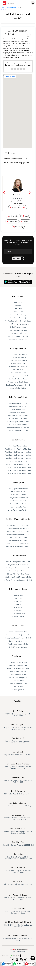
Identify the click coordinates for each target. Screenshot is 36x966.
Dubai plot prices (18, 687)
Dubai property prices (18, 675)
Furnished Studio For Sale (18, 446)
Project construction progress (18, 668)
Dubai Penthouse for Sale (18, 354)
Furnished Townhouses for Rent (18, 428)
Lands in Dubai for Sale (18, 388)
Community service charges (18, 662)
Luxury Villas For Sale (18, 492)
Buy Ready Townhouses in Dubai (18, 385)
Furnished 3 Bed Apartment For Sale (18, 455)
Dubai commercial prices (18, 684)
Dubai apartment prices (18, 678)
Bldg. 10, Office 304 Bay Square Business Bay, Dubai (18, 924)
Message (31, 964)
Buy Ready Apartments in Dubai (18, 376)
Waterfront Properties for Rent (18, 534)
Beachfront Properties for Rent (18, 528)
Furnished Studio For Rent (18, 461)
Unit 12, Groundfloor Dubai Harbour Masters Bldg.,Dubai (18, 766)
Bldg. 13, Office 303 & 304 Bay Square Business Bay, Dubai (18, 741)
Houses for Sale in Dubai (18, 367)
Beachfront (18, 598)
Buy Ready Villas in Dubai (18, 379)
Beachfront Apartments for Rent (18, 547)
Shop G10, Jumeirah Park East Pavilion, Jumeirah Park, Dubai (18, 817)
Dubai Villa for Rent (18, 409)
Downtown (18, 604)
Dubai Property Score (18, 327)
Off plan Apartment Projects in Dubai (18, 577)
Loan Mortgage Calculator (18, 330)
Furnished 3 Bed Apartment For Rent (18, 470)
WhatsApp (19, 964)
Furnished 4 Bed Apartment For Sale (18, 458)
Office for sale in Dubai (18, 373)
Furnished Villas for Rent (18, 425)
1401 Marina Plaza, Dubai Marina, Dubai (18, 792)
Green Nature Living (18, 614)
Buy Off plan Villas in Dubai (18, 565)
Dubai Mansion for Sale (18, 358)
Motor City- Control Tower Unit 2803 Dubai (18, 843)
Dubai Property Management (18, 324)
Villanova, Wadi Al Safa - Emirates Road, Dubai (18, 884)
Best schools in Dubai (18, 671)
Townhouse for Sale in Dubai (18, 382)
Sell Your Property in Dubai (18, 336)
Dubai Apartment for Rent (18, 406)
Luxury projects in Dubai (18, 641)
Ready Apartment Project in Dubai (18, 635)
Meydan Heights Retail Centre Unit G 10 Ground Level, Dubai (18, 831)
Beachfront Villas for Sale (18, 537)
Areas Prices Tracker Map (18, 333)
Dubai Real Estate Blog (18, 315)
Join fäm (18, 306)
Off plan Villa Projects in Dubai (18, 574)
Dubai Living (18, 595)
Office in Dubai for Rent (18, 412)
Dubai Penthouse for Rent (18, 403)
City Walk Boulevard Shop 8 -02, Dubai (18, 753)
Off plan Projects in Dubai (18, 571)
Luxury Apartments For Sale (18, 489)
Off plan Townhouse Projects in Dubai (18, 580)
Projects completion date (18, 665)
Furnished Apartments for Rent (18, 422)
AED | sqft (15, 956)
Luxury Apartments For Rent (18, 501)
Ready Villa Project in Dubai (18, 632)
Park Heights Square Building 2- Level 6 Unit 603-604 (18, 780)
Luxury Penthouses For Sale (18, 498)
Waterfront (18, 601)
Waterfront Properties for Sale (18, 531)
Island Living (18, 611)
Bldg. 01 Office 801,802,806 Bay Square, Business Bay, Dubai (18, 727)
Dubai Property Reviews (18, 647)
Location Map (18, 312)
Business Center (18, 617)
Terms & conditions (18, 952)
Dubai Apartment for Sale (18, 361)
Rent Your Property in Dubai (18, 431)
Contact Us (18, 309)
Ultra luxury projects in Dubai (18, 644)
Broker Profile (16, 207)
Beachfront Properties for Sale (18, 525)
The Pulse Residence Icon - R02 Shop (18, 804)
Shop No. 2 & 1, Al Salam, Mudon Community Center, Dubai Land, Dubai (18, 856)
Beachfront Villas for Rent (18, 540)
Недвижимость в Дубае (18, 339)
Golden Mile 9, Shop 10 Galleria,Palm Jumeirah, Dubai (18, 870)
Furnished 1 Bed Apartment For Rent (18, 464)
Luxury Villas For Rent (18, 504)
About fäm (18, 303)
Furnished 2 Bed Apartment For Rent (18, 467)
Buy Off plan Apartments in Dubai (18, 562)
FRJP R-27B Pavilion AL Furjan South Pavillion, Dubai (18, 713)
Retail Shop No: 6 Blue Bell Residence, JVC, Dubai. (18, 938)
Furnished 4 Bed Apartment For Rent (18, 473)
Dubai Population (18, 690)
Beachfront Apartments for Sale (18, 544)
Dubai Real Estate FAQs (18, 318)
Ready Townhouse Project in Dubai (18, 638)
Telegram (8, 964)
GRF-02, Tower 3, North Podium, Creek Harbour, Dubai (18, 897)
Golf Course (18, 607)
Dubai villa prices (18, 681)
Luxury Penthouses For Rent (18, 510)
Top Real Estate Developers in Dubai (18, 321)
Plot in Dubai (18, 370)
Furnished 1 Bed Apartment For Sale (18, 449)
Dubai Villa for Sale (18, 364)
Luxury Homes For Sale (18, 495)
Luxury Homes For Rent (18, 507)
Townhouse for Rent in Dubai (18, 415)
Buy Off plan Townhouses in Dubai (18, 568)
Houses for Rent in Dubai (18, 419)
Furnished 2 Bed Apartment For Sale (18, 452)
